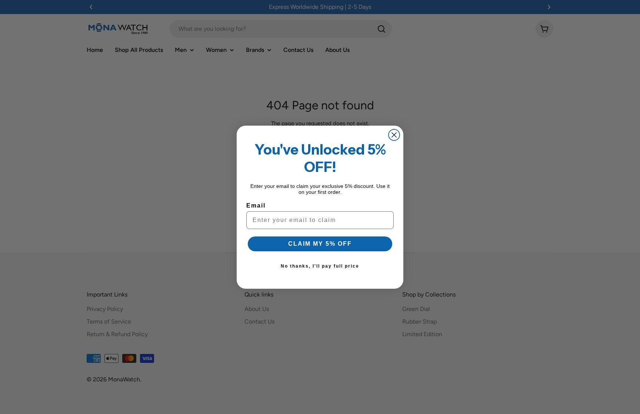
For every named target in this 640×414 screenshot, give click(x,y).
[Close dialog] (394, 134)
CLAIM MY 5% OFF (320, 244)
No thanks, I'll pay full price (320, 266)
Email (256, 205)
